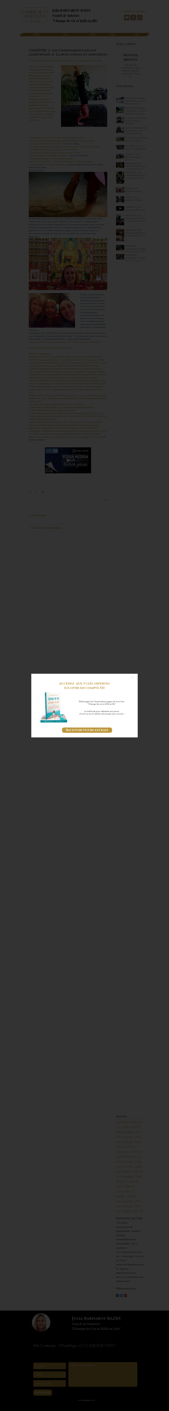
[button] (133, 677)
